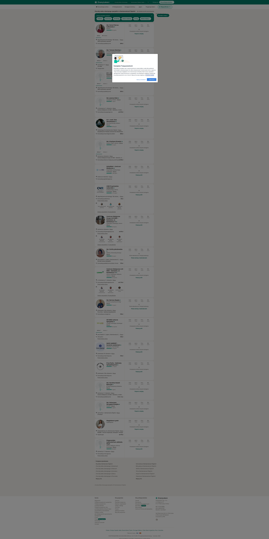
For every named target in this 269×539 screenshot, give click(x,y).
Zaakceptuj (151, 79)
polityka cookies (150, 75)
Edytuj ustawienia (141, 79)
